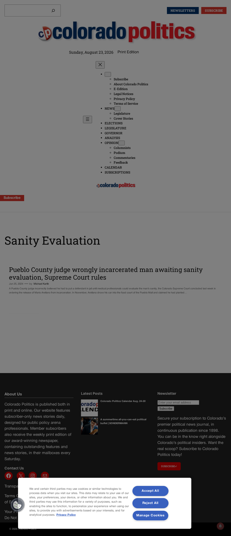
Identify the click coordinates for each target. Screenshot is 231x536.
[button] (17, 505)
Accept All (150, 491)
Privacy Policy (66, 515)
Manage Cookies (150, 515)
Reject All (150, 503)
